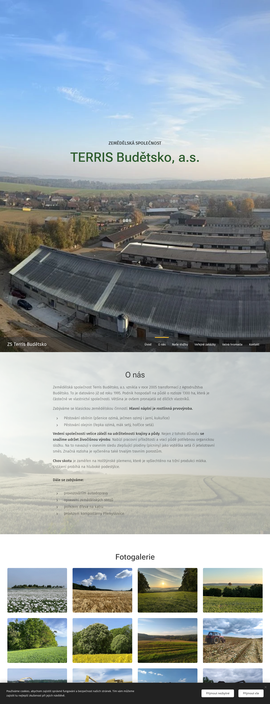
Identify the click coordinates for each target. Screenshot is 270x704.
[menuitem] (148, 344)
